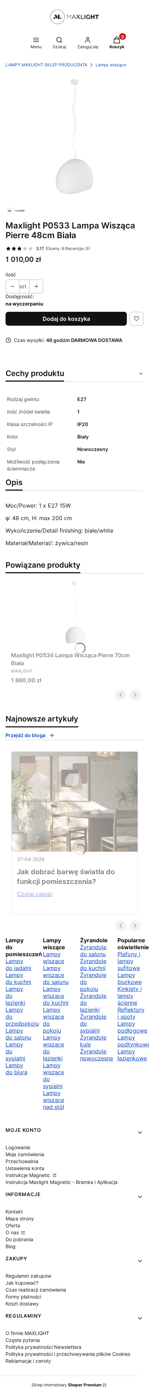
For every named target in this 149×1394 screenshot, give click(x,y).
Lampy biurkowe (129, 978)
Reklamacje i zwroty (28, 1361)
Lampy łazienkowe (132, 1055)
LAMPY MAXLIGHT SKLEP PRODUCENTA (46, 64)
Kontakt (14, 1211)
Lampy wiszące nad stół (53, 1100)
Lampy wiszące (111, 64)
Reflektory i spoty (130, 1013)
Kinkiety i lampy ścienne (129, 995)
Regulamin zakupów (28, 1276)
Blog (11, 1246)
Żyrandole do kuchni (93, 964)
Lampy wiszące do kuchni (56, 995)
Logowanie (18, 1147)
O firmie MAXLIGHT (27, 1333)
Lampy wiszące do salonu (56, 975)
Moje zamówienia (25, 1154)
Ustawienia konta (25, 1168)
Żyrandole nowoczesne (96, 1055)
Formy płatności (23, 1297)
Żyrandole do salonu (93, 951)
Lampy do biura (16, 1069)
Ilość (11, 274)
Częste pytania (23, 1340)
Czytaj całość (35, 894)
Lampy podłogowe (132, 1027)
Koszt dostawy (22, 1304)
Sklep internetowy (67, 1384)
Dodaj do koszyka (66, 318)
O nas (13, 1232)
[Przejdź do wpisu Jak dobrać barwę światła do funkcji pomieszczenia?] (74, 802)
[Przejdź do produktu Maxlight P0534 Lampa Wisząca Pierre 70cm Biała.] (74, 614)
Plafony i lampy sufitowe (128, 961)
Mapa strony (20, 1218)
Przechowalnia (22, 1161)
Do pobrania (19, 1239)
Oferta (13, 1225)
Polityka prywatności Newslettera (43, 1347)
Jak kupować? (22, 1283)
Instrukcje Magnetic (29, 1175)
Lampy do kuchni (18, 978)
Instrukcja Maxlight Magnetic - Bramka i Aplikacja (61, 1182)
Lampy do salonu (18, 1034)
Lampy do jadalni (18, 964)
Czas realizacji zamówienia (36, 1290)
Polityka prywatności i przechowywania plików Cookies (68, 1354)
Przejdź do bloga (25, 735)
